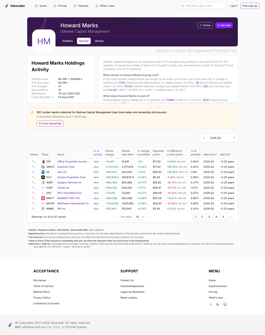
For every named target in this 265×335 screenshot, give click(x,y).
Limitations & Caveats (46, 303)
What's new (216, 297)
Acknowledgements (132, 286)
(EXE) (206, 99)
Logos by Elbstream (132, 291)
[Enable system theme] (225, 304)
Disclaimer (39, 280)
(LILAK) (112, 89)
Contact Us (127, 280)
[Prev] (204, 138)
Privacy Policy (41, 297)
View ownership (51, 123)
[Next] (230, 217)
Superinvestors (218, 286)
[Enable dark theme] (218, 304)
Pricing (213, 291)
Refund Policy (41, 291)
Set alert (226, 25)
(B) (197, 82)
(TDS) (122, 82)
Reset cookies (128, 297)
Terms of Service (43, 286)
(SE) (205, 86)
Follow (207, 25)
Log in (233, 5)
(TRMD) (170, 99)
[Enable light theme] (210, 304)
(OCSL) (128, 86)
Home (212, 280)
